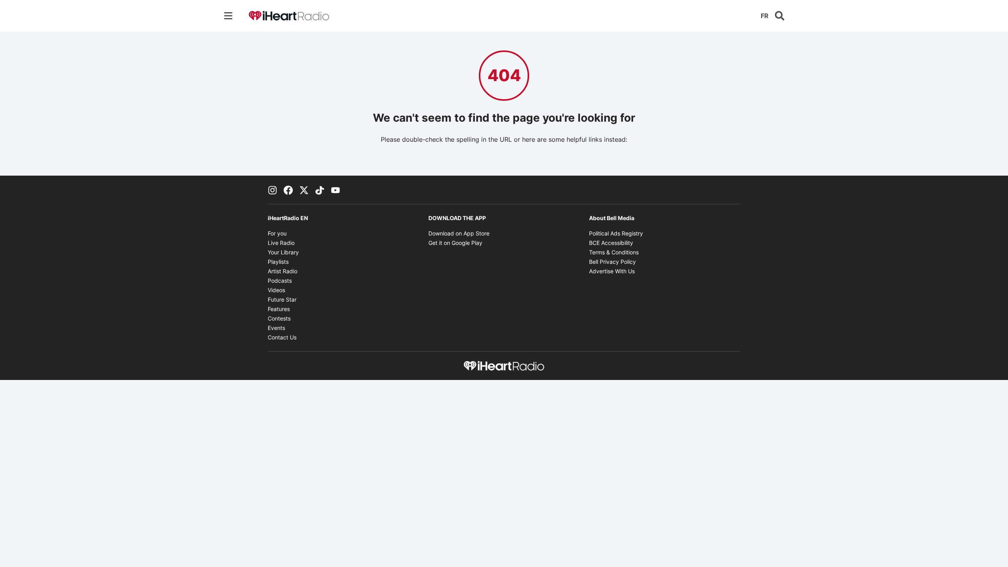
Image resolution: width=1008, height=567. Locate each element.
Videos (276, 290)
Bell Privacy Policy (612, 261)
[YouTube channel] (335, 190)
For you (277, 233)
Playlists (278, 261)
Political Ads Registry (616, 233)
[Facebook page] (288, 190)
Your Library (283, 252)
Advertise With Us (612, 271)
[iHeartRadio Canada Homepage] (289, 16)
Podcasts (280, 280)
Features (279, 309)
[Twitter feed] (304, 190)
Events (276, 327)
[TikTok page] (319, 190)
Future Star (282, 299)
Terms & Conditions (614, 252)
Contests (279, 318)
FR (765, 16)
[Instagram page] (272, 190)
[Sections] (228, 16)
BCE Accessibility (611, 242)
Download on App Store (458, 233)
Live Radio (281, 242)
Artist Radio (282, 271)
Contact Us (282, 337)
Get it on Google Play (455, 242)
